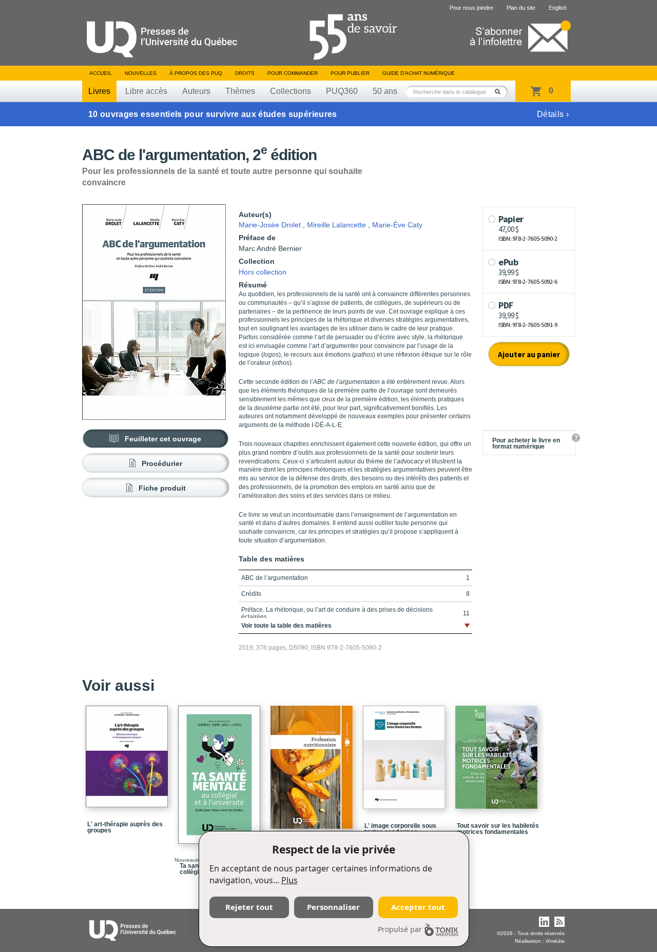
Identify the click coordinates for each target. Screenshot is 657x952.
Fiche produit (162, 488)
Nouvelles (141, 73)
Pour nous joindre (471, 8)
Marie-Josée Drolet (270, 225)
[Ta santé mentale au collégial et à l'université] (221, 770)
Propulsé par (400, 929)
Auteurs (196, 91)
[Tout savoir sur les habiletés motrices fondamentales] (498, 752)
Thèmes (240, 91)
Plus (289, 880)
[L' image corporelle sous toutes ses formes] (405, 752)
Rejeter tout (249, 907)
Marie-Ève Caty (397, 225)
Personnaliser (333, 907)
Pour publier (350, 73)
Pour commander (292, 73)
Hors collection (262, 272)
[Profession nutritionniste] (313, 762)
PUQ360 (342, 91)
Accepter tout (418, 907)
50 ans (385, 91)
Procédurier (162, 463)
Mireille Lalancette (336, 225)
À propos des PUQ (195, 73)
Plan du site (521, 8)
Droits (245, 73)
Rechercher (500, 91)
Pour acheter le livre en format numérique (526, 443)
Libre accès (146, 91)
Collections (290, 91)
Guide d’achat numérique (418, 73)
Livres (99, 91)
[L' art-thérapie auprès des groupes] (128, 752)
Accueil (100, 73)
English (558, 8)
